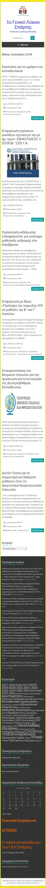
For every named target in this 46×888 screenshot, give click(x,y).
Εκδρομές (23, 282)
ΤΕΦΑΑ (28, 738)
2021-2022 (31, 687)
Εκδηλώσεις (24, 351)
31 (16, 808)
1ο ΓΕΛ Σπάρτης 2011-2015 (13, 852)
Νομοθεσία (19, 216)
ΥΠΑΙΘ (36, 737)
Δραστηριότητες (11, 282)
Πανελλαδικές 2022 (11, 720)
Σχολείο (18, 114)
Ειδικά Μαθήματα (29, 696)
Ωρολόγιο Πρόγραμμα (25, 740)
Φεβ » (9, 814)
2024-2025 (36, 690)
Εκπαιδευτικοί (10, 111)
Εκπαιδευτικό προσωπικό (19, 701)
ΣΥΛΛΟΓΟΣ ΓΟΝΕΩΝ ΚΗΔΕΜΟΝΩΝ (22, 732)
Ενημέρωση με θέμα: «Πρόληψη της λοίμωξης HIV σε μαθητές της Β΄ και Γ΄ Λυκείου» (22, 307)
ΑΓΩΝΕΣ (18, 694)
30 (10, 808)
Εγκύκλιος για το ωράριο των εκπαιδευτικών (22, 69)
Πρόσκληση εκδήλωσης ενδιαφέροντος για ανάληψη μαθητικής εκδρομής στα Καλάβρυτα (22, 238)
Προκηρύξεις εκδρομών (24, 285)
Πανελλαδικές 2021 (31, 717)
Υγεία (12, 740)
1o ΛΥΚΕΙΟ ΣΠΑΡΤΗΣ (14, 104)
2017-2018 (8, 684)
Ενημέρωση (22, 111)
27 (34, 805)
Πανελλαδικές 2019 (25, 715)
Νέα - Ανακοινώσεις (20, 354)
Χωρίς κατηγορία (35, 354)
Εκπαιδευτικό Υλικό (34, 699)
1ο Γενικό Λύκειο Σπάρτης (23, 24)
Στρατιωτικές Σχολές (13, 737)
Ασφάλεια (26, 694)
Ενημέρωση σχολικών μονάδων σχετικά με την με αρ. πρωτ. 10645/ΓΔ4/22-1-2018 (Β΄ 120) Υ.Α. (22, 137)
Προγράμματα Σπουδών (27, 729)
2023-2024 (23, 690)
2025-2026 (8, 693)
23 (10, 805)
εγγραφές (38, 741)
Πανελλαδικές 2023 (30, 720)
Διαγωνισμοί (35, 693)
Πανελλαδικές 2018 (9, 715)
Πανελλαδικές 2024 (10, 723)
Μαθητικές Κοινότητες (16, 710)
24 (16, 805)
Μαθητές (30, 454)
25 (22, 805)
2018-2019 (22, 685)
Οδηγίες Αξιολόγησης (28, 713)
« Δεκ (4, 814)
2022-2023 (9, 690)
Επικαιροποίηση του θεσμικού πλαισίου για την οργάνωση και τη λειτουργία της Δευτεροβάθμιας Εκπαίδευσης (22, 378)
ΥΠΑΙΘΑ (5, 741)
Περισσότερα (37, 118)
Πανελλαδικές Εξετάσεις (21, 727)
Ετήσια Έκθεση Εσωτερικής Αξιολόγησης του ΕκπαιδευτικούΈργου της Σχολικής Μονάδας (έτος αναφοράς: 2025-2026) (22, 620)
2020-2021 (16, 687)
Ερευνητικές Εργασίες (24, 707)
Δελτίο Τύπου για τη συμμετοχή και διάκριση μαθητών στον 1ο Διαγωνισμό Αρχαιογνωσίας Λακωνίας (22, 481)
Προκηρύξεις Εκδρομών (14, 731)
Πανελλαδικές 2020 (11, 717)
